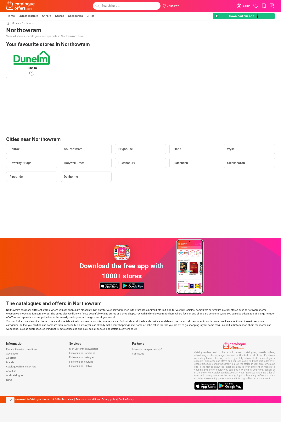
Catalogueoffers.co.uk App (21, 366)
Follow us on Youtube (81, 361)
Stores (59, 16)
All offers (11, 357)
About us (11, 371)
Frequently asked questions (21, 349)
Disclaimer (68, 399)
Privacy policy (109, 399)
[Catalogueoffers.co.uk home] (20, 6)
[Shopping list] (272, 6)
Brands (10, 362)
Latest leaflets (28, 16)
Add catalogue (14, 375)
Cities (90, 16)
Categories (75, 16)
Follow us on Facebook (82, 353)
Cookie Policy (126, 399)
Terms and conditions (88, 399)
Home (11, 16)
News (9, 379)
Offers (46, 16)
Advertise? (12, 353)
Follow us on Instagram (82, 357)
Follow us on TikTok (80, 366)
